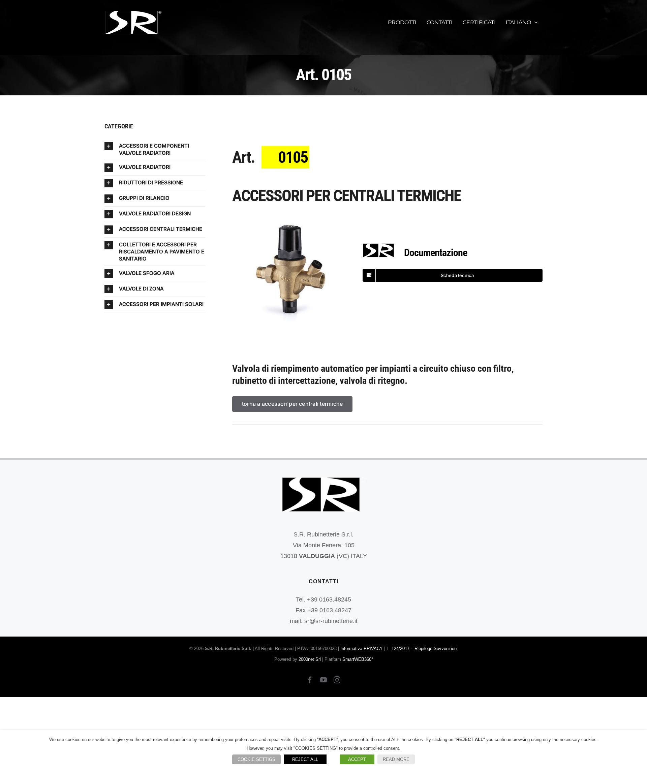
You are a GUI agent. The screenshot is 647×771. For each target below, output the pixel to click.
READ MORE (396, 759)
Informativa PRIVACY (361, 648)
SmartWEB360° (357, 659)
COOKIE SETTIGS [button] (256, 759)
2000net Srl (310, 659)
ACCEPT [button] (357, 759)
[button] (154, 149)
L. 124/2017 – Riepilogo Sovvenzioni (422, 648)
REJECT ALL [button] (305, 759)
